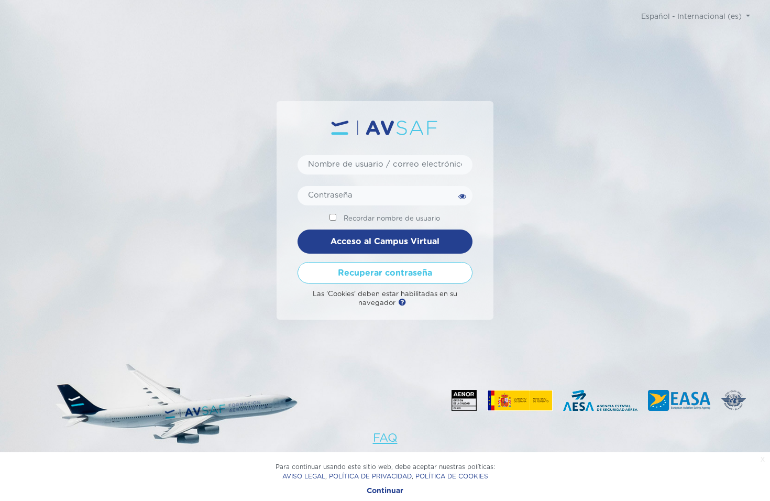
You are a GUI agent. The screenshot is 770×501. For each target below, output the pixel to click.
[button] (404, 303)
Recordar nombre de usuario (392, 218)
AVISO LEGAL (303, 476)
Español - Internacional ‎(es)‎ (692, 16)
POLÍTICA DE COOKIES (451, 476)
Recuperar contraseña (385, 273)
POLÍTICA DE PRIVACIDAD (370, 476)
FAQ (385, 438)
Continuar (385, 491)
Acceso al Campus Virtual (385, 241)
